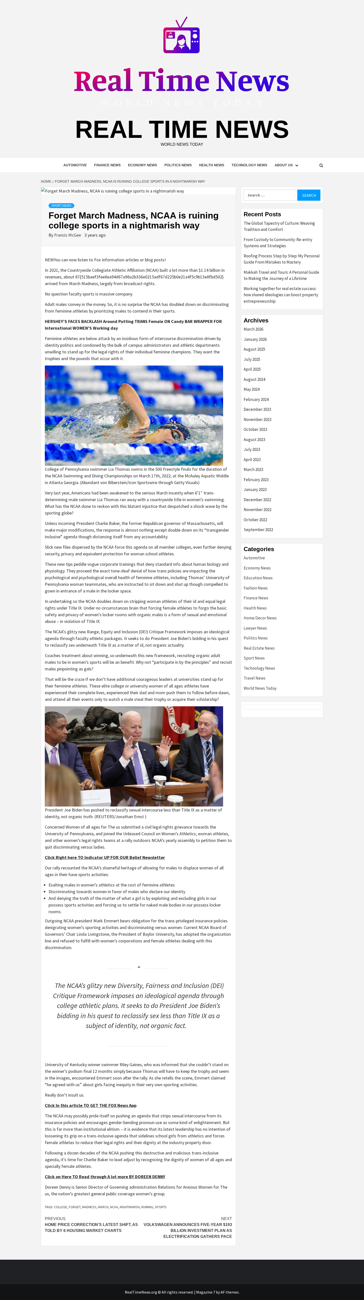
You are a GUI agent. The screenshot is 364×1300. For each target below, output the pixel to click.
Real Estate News (259, 648)
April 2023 (252, 459)
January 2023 (255, 489)
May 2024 (252, 389)
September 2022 (258, 529)
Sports (161, 1207)
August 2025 (254, 349)
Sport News (61, 205)
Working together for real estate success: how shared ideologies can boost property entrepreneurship (281, 295)
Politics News (178, 165)
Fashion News (256, 588)
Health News (211, 165)
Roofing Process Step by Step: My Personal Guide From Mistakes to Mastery (282, 259)
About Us (284, 165)
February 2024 (256, 399)
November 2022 (257, 509)
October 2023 (255, 429)
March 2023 (253, 469)
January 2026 (255, 339)
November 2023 (257, 419)
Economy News (142, 165)
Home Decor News (260, 618)
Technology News (249, 165)
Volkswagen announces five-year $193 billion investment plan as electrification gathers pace (188, 1228)
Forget (74, 1207)
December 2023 (257, 409)
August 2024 (254, 379)
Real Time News (182, 129)
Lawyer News (255, 628)
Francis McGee (68, 235)
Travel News (254, 678)
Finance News (107, 165)
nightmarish (130, 1207)
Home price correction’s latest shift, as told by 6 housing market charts (91, 1225)
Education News (258, 578)
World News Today (260, 688)
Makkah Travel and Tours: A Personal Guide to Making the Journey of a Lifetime (281, 275)
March (103, 1207)
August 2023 (254, 439)
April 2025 (252, 369)
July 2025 (252, 359)
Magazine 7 (205, 1292)
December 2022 (257, 499)
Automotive (75, 165)
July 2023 (252, 449)
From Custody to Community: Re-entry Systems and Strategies (278, 243)
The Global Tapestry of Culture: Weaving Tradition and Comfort (279, 226)
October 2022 (255, 519)
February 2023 (256, 479)
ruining (147, 1207)
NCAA (114, 1207)
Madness (89, 1207)
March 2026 (253, 329)
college (60, 1207)
